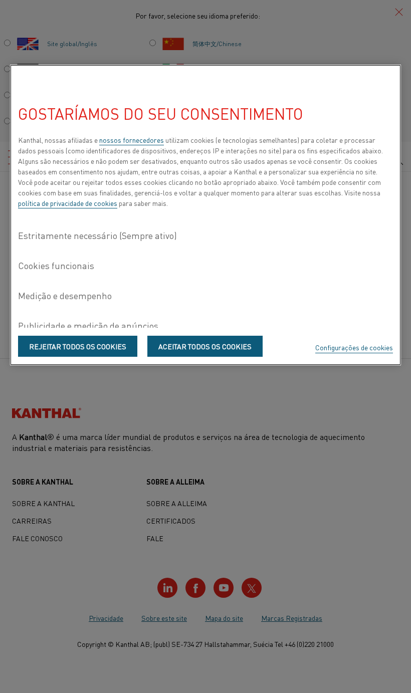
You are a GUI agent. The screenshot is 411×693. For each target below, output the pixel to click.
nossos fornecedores (131, 140)
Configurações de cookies (354, 347)
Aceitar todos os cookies (205, 346)
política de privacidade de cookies (67, 203)
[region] (205, 215)
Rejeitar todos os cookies (77, 346)
